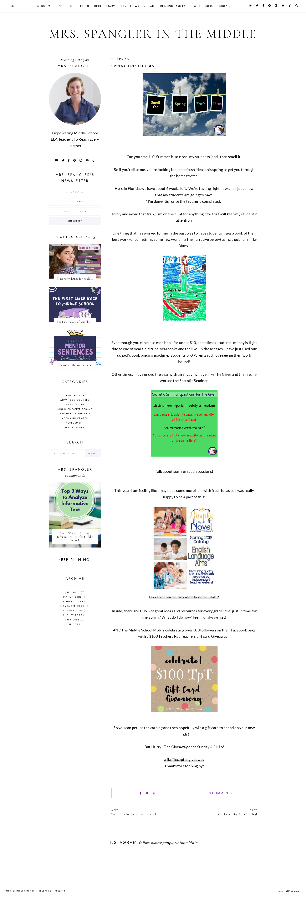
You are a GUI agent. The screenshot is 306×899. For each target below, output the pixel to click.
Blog (27, 6)
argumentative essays (74, 409)
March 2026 (74, 596)
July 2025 (74, 619)
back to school (75, 427)
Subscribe (75, 221)
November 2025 (74, 606)
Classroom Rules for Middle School (76, 278)
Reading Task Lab (174, 6)
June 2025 (74, 624)
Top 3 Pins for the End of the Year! (133, 812)
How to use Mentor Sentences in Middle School (76, 365)
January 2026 (74, 601)
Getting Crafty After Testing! (237, 812)
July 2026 (74, 592)
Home (12, 6)
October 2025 (74, 610)
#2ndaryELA (75, 395)
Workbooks (203, 6)
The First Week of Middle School (76, 322)
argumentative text (75, 413)
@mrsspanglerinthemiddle (174, 842)
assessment (75, 422)
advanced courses (75, 400)
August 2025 (74, 615)
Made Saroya (289, 891)
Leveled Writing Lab (137, 6)
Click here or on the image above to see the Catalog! (184, 597)
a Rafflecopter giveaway (184, 759)
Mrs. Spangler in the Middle (153, 33)
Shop (223, 6)
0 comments (221, 793)
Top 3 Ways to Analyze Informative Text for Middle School (75, 537)
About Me (44, 6)
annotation (75, 404)
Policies (65, 6)
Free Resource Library (96, 6)
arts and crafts (75, 418)
